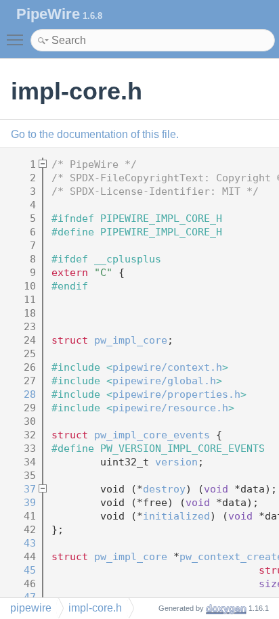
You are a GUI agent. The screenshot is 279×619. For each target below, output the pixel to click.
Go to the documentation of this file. (95, 134)
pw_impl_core (130, 340)
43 (20, 543)
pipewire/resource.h (170, 408)
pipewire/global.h (164, 381)
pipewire (30, 608)
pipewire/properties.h (176, 394)
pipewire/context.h (167, 367)
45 (20, 570)
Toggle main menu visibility (17, 39)
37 (20, 489)
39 (20, 503)
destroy (164, 489)
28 (20, 394)
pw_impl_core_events (152, 435)
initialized (176, 516)
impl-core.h (95, 608)
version (176, 462)
